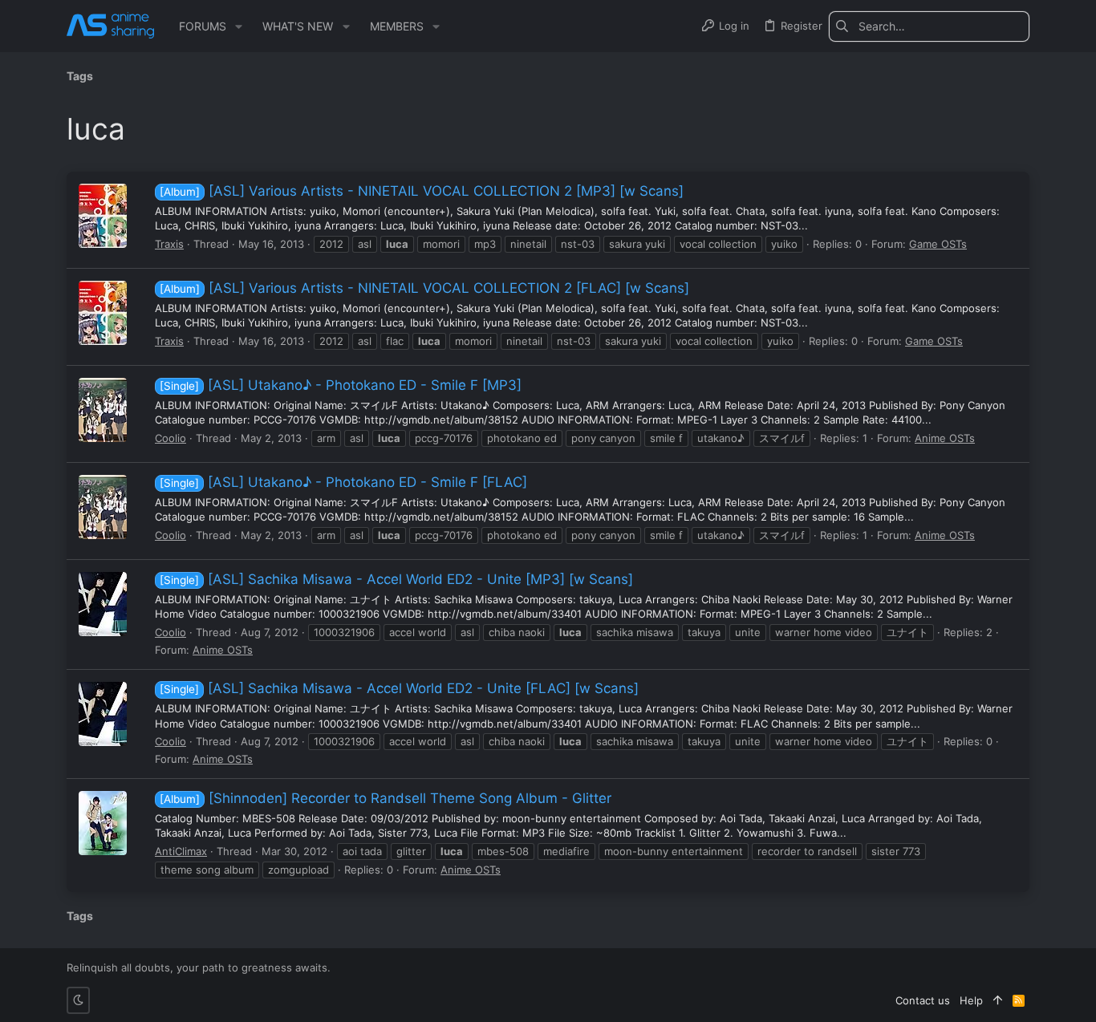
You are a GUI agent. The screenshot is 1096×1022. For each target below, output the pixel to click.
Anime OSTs (945, 438)
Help (971, 1000)
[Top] (998, 1000)
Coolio (170, 438)
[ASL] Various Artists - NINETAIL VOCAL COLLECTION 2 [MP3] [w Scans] (422, 191)
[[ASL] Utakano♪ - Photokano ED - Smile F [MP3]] (103, 410)
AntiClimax (181, 851)
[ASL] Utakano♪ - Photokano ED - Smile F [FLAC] (343, 482)
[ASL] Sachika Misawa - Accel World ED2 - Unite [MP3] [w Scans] (396, 579)
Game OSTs (938, 243)
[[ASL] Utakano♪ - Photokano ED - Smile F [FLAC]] (103, 507)
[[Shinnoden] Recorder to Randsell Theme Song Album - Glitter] (103, 823)
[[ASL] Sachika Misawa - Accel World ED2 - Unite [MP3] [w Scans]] (103, 604)
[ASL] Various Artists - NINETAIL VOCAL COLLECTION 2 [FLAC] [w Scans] (424, 288)
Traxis (169, 243)
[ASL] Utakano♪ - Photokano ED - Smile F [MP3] (341, 385)
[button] (239, 26)
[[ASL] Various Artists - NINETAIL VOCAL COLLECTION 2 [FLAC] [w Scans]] (103, 313)
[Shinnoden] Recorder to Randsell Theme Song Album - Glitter (385, 798)
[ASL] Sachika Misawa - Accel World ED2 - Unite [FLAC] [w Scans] (399, 688)
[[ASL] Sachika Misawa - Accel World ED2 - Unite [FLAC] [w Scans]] (103, 714)
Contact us (922, 1000)
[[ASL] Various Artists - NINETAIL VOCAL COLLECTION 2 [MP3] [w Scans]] (103, 216)
